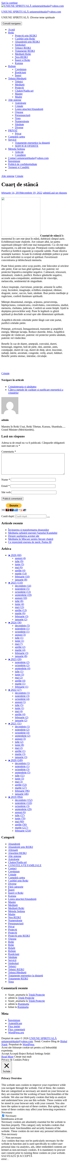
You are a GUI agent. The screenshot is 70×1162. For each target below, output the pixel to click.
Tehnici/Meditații (17, 78)
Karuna (19, 63)
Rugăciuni (20, 72)
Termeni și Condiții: (18, 167)
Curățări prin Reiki (25, 38)
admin (46, 192)
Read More (7, 1056)
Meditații (19, 84)
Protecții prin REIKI (26, 35)
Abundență (14, 843)
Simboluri (20, 44)
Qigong (19, 112)
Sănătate (19, 124)
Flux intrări (14, 1026)
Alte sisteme (14, 99)
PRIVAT (13, 130)
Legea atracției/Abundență (29, 109)
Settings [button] (39, 1053)
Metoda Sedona (16, 148)
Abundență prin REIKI (27, 41)
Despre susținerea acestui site (23, 535)
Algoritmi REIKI (17, 853)
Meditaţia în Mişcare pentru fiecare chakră (30, 539)
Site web (6, 492)
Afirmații (13, 850)
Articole (19, 152)
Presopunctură (22, 115)
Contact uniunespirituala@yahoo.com (28, 158)
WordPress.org (16, 1032)
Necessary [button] (6, 1112)
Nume (5, 479)
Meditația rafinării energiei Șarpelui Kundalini (32, 532)
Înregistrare (14, 161)
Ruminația (23, 1003)
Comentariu (8, 451)
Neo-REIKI (21, 57)
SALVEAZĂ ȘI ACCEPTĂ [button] (16, 1156)
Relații (11, 948)
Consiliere (20, 155)
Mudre (18, 96)
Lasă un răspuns (58, 192)
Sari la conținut (9, 2)
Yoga (18, 118)
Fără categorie (15, 886)
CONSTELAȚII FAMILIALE (24, 865)
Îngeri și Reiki (22, 60)
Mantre (19, 93)
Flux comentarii (16, 1029)
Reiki (11, 32)
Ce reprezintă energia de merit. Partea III (29, 542)
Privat (18, 133)
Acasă (11, 29)
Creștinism (20, 69)
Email (5, 485)
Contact (12, 868)
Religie (12, 66)
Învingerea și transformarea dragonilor (28, 529)
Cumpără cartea (16, 136)
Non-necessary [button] (9, 1134)
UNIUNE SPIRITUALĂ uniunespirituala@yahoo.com (31, 11)
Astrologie (20, 103)
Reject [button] (22, 1053)
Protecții (19, 87)
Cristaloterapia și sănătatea (22, 386)
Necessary (10, 1115)
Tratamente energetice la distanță (32, 142)
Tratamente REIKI (25, 50)
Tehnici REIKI (23, 47)
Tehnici (19, 81)
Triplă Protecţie (37, 994)
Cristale (19, 106)
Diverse (19, 127)
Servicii (12, 139)
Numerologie (22, 121)
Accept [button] (5, 1053)
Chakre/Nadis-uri (24, 90)
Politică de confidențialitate (22, 164)
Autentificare (15, 1023)
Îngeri (18, 75)
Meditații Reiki (23, 54)
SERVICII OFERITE (26, 145)
